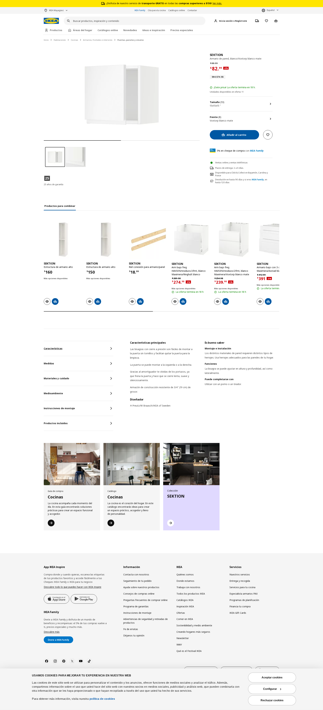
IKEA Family (140, 10)
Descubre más (52, 631)
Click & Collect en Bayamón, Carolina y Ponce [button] (241, 174)
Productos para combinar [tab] (59, 206)
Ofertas (180, 612)
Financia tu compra (239, 606)
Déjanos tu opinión (133, 635)
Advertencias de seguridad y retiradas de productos (145, 620)
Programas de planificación (244, 600)
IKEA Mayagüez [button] (56, 10)
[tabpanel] (204, 376)
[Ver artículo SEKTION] (63, 239)
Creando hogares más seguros (193, 631)
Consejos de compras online (138, 593)
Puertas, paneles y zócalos (130, 40)
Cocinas (74, 40)
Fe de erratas (130, 629)
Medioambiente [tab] (53, 393)
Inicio (46, 40)
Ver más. (217, 3)
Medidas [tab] (49, 363)
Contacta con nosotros (136, 574)
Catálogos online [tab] (108, 30)
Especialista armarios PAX (243, 593)
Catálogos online (176, 10)
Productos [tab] (56, 30)
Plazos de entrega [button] (224, 168)
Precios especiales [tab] (181, 30)
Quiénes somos (185, 574)
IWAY (179, 644)
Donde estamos (185, 580)
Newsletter (182, 638)
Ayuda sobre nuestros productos (141, 587)
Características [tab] (53, 348)
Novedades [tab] (130, 30)
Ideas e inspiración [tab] (153, 30)
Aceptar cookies (272, 677)
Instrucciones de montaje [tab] (59, 408)
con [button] (240, 150)
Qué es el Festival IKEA (189, 651)
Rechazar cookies (272, 700)
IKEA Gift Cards (237, 612)
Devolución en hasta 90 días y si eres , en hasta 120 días (241, 181)
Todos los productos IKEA (190, 593)
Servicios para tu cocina (242, 587)
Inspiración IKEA (185, 606)
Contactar (192, 10)
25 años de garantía (53, 184)
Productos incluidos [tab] (56, 423)
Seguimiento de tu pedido (137, 580)
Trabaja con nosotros (188, 587)
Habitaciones (60, 40)
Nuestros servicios (239, 574)
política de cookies (102, 698)
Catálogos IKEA (184, 600)
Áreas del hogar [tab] (82, 30)
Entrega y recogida (239, 580)
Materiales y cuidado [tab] (56, 378)
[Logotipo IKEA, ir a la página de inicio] (51, 21)
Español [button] (271, 10)
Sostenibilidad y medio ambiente (194, 625)
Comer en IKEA (184, 619)
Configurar (270, 688)
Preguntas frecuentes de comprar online (145, 600)
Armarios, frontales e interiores (97, 40)
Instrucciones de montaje (137, 612)
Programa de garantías (136, 606)
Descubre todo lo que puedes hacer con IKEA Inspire (72, 587)
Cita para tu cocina (157, 10)
